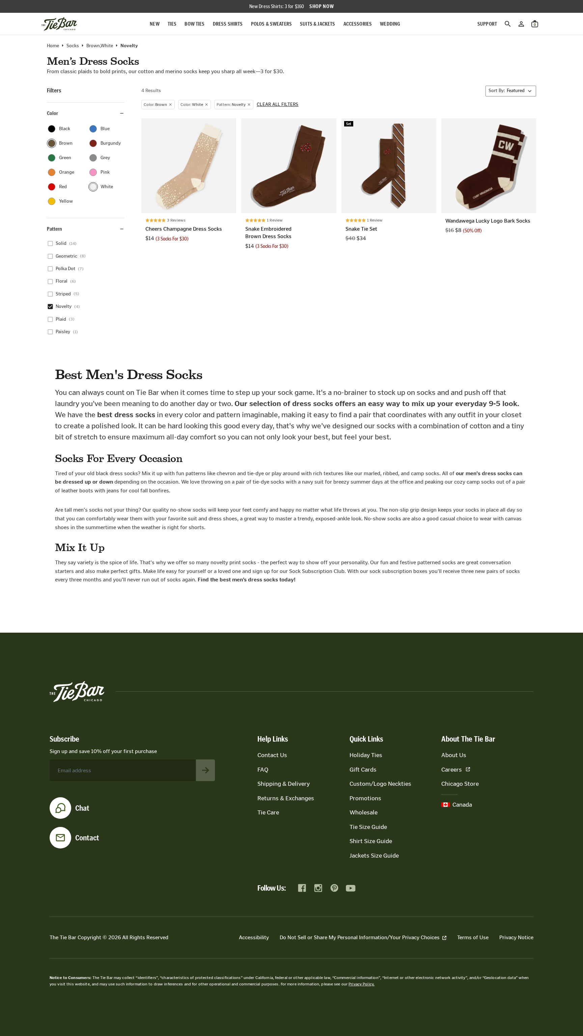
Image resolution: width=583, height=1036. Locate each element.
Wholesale (364, 812)
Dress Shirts (228, 24)
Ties (172, 24)
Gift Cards (363, 769)
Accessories (357, 24)
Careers (451, 769)
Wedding (390, 24)
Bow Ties (194, 24)
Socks (72, 46)
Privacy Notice (516, 937)
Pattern (54, 229)
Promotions (365, 798)
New (154, 24)
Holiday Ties (366, 755)
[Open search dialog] (508, 24)
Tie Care (268, 812)
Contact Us (272, 755)
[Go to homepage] (59, 24)
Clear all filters (278, 104)
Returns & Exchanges (285, 798)
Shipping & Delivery (283, 783)
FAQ (262, 769)
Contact (87, 838)
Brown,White (99, 46)
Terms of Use (473, 937)
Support (487, 24)
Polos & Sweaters (271, 24)
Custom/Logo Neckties (380, 783)
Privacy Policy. (361, 984)
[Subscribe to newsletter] (205, 770)
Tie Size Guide (368, 827)
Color (52, 113)
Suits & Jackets (317, 24)
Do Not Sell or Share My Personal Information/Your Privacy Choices (360, 937)
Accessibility (254, 937)
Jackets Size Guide (374, 855)
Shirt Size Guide (371, 841)
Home (53, 46)
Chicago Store (460, 783)
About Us (453, 755)
